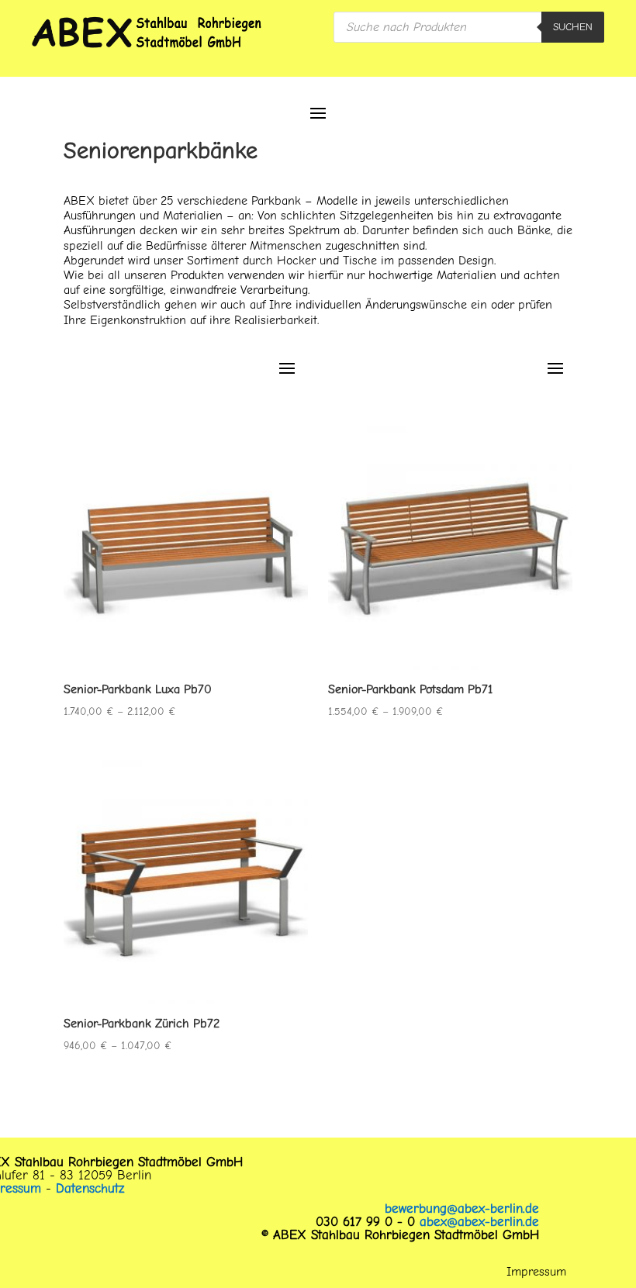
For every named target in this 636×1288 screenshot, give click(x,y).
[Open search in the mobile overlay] (469, 27)
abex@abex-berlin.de (479, 1221)
